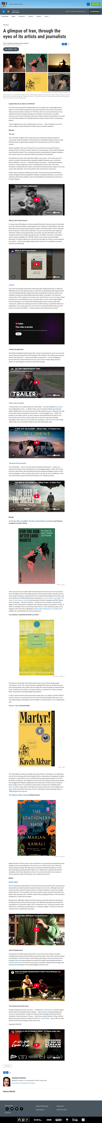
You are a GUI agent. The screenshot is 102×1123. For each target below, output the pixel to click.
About (47, 16)
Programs (5, 16)
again (49, 411)
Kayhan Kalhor (45, 888)
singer (45, 695)
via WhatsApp (45, 1018)
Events (30, 16)
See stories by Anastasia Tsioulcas (23, 1083)
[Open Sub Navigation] (9, 16)
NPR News (6, 25)
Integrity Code (60, 1106)
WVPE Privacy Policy (62, 1109)
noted (50, 297)
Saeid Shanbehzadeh (15, 962)
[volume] (8, 11)
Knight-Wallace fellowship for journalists (46, 609)
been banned (58, 407)
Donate (96, 4)
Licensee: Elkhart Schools (42, 1106)
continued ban (47, 1010)
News (13, 16)
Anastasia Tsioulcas (13, 43)
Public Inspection (40, 1109)
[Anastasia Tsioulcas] (6, 1081)
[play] (3, 11)
